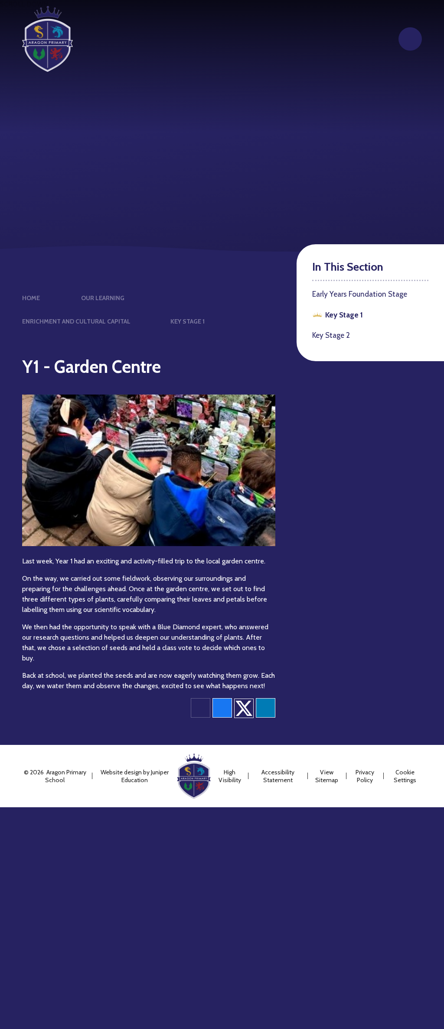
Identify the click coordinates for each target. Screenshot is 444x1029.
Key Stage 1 (187, 321)
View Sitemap (326, 776)
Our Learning (102, 298)
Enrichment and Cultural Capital (76, 321)
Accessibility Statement (277, 776)
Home (31, 298)
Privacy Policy (365, 776)
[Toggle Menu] (410, 39)
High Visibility (230, 776)
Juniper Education (145, 776)
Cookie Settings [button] (405, 776)
